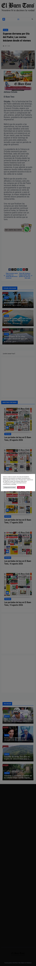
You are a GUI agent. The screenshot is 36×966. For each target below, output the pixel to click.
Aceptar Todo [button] (21, 487)
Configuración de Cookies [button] (9, 487)
